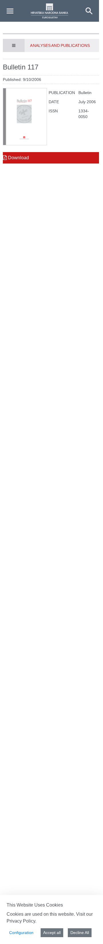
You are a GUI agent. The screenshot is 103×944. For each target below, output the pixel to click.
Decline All (79, 932)
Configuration (21, 932)
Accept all (52, 932)
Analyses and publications (60, 45)
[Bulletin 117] (25, 116)
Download (18, 157)
